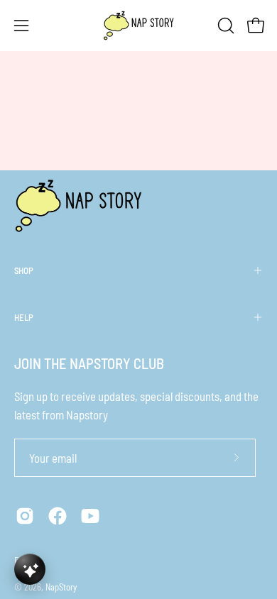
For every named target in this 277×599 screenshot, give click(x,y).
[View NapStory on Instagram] (25, 516)
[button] (224, 25)
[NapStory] (138, 25)
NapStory (61, 587)
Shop (23, 270)
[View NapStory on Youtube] (90, 516)
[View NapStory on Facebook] (57, 516)
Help (23, 317)
